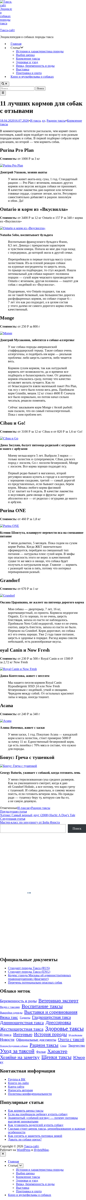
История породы (50, 1034)
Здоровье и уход (27, 62)
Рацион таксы (56, 120)
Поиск (77, 828)
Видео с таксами (10, 1007)
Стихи (63, 1045)
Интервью (22, 1034)
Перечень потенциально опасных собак (35, 982)
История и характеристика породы (40, 51)
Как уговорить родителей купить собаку (35, 1125)
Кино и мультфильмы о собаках (32, 76)
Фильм (41, 1051)
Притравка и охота (29, 73)
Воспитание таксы (42, 1006)
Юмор (79, 1057)
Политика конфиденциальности (30, 1093)
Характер (57, 1051)
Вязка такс (9, 1017)
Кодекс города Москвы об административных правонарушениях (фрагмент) (39, 977)
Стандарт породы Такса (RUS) (29, 968)
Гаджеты (25, 1017)
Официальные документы (36, 1040)
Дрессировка (58, 1022)
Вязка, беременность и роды (35, 65)
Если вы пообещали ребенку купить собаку (38, 1114)
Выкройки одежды (11, 1012)
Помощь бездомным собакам (14, 1046)
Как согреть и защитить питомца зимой (35, 1136)
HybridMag (41, 1150)
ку (43, 120)
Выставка (22, 69)
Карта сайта (16, 1086)
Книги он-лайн (18, 1083)
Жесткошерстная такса (21, 1029)
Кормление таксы (28, 58)
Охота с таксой (71, 1039)
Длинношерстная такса (22, 1022)
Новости (7, 1039)
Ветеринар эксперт (58, 1000)
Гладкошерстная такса (51, 1017)
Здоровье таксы (64, 1028)
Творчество (76, 1045)
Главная (16, 43)
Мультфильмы (75, 1035)
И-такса (35, 120)
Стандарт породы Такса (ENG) (29, 971)
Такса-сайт (7, 30)
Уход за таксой (17, 1051)
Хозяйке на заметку (20, 1057)
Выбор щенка (25, 55)
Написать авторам (20, 1090)
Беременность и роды (18, 1001)
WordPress (23, 1150)
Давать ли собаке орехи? (25, 1139)
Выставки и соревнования (50, 1012)
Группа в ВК (16, 1079)
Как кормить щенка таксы (25, 1110)
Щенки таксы (56, 1057)
